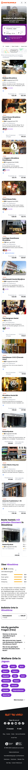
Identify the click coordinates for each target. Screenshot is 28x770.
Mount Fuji (6, 695)
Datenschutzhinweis (14, 752)
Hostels (8, 734)
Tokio (4, 666)
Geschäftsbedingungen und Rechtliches (14, 755)
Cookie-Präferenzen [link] (17, 762)
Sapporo (15, 671)
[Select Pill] (21, 2)
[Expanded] (3, 46)
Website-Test (20, 759)
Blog (4, 734)
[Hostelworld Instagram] (12, 723)
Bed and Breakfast (20, 734)
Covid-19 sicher (10, 253)
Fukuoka (5, 690)
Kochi (23, 676)
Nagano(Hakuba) (18, 690)
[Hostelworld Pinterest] (19, 723)
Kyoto (21, 666)
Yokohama (6, 681)
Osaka (13, 666)
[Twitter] (8, 723)
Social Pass (14, 737)
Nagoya (16, 681)
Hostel (4, 76)
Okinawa (14, 685)
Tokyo (5, 685)
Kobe (15, 676)
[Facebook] (5, 723)
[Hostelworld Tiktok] (23, 723)
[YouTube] (16, 723)
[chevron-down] (16, 570)
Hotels (12, 734)
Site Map (8, 762)
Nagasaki (6, 676)
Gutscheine (6, 759)
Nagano (5, 671)
